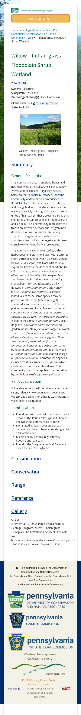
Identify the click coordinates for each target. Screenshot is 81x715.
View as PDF (19, 83)
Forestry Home (38, 680)
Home (15, 30)
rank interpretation (47, 103)
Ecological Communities (36, 30)
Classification (26, 458)
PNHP (25, 680)
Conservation (26, 471)
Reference (22, 498)
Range (18, 484)
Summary (22, 164)
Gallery (19, 511)
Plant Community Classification (35, 32)
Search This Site (42, 684)
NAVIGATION (39, 18)
